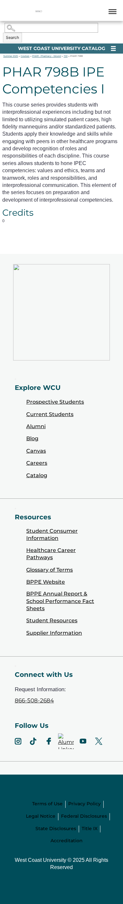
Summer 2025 (10, 56)
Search (12, 37)
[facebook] (48, 741)
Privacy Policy (84, 804)
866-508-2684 (34, 700)
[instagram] (18, 741)
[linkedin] (66, 741)
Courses (25, 56)
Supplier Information (54, 633)
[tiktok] (33, 741)
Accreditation (67, 841)
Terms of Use (47, 804)
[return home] (38, 11)
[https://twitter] (98, 741)
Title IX (89, 828)
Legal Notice (40, 816)
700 (66, 56)
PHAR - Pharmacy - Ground (46, 56)
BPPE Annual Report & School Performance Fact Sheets (60, 601)
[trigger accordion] (15, 666)
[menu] (111, 11)
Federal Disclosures (84, 816)
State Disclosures (55, 828)
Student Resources (51, 620)
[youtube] (83, 741)
